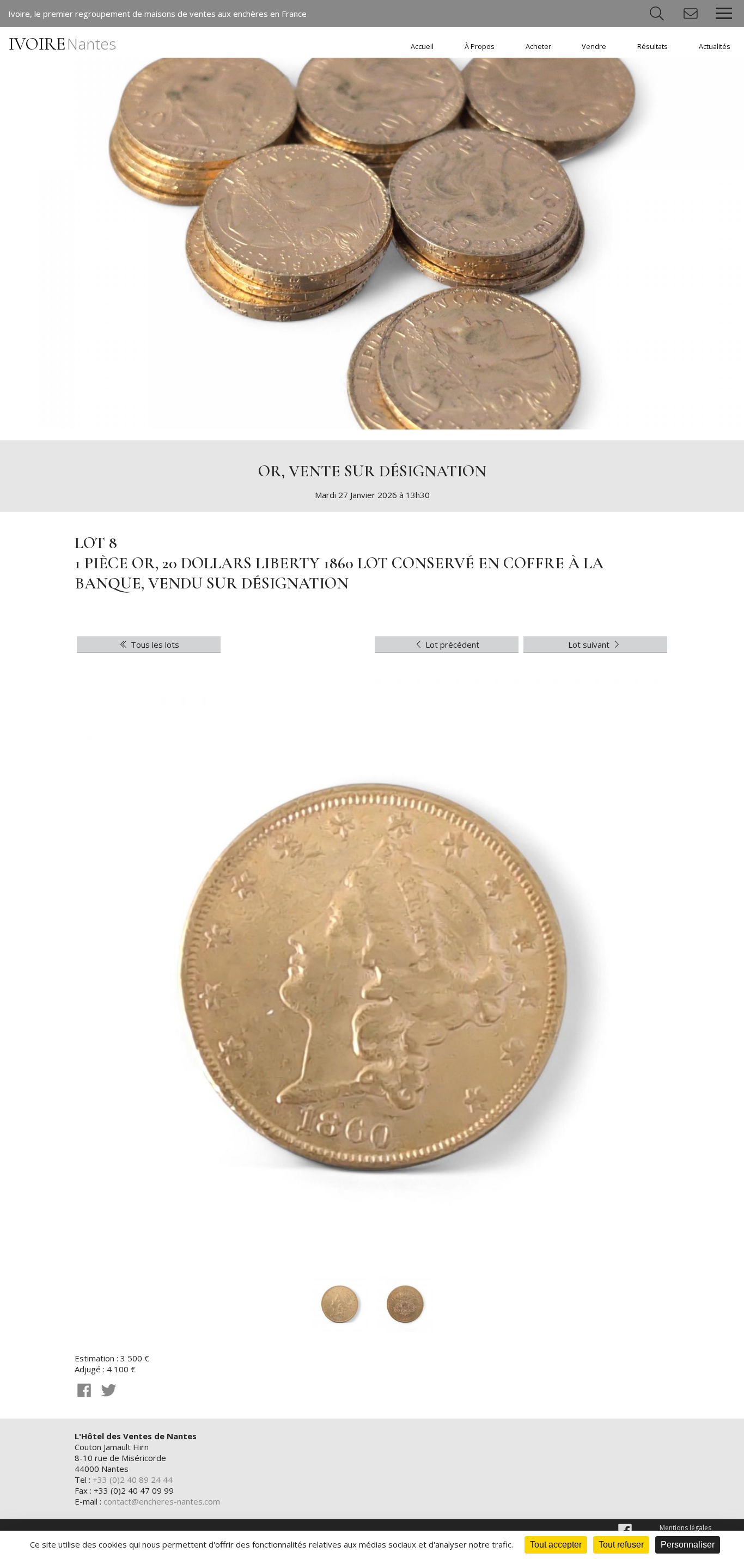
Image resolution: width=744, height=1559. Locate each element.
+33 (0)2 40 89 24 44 (133, 1479)
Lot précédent (451, 644)
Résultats (652, 46)
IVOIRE (62, 43)
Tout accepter (556, 1544)
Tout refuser (621, 1544)
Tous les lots (154, 644)
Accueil (422, 46)
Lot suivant (590, 644)
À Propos (480, 46)
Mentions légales (685, 1527)
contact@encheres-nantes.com (161, 1501)
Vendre (594, 46)
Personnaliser (688, 1544)
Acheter (538, 46)
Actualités (714, 46)
